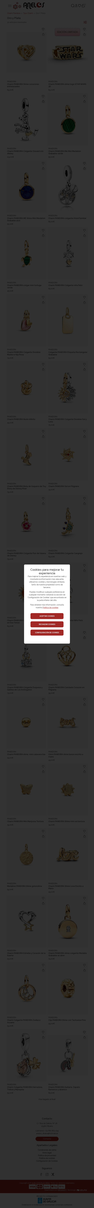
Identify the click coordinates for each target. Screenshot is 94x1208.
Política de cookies (50, 607)
